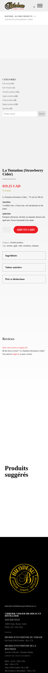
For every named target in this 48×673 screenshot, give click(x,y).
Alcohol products (23, 16)
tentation (35, 246)
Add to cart (26, 229)
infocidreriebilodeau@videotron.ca (20, 606)
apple (15, 246)
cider (20, 246)
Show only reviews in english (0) (14, 348)
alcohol (9, 246)
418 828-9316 (12, 619)
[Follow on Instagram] (15, 601)
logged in (15, 354)
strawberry (27, 246)
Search (41, 114)
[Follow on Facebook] (6, 601)
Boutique (9, 16)
